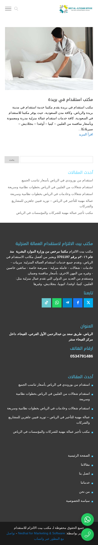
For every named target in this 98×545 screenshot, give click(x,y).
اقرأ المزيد (86, 134)
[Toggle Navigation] (8, 9)
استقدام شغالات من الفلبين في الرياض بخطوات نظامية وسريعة (50, 187)
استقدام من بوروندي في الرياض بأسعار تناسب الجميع (57, 180)
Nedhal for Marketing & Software (41, 533)
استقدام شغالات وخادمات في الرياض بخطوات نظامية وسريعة (51, 194)
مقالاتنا (85, 464)
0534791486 (81, 356)
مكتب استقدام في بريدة (70, 99)
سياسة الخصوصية (78, 500)
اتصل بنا (84, 473)
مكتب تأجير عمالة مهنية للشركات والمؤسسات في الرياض (54, 213)
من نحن (84, 491)
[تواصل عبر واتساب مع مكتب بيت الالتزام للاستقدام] (87, 519)
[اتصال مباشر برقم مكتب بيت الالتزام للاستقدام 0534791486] (87, 534)
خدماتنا (85, 482)
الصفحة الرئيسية (79, 455)
